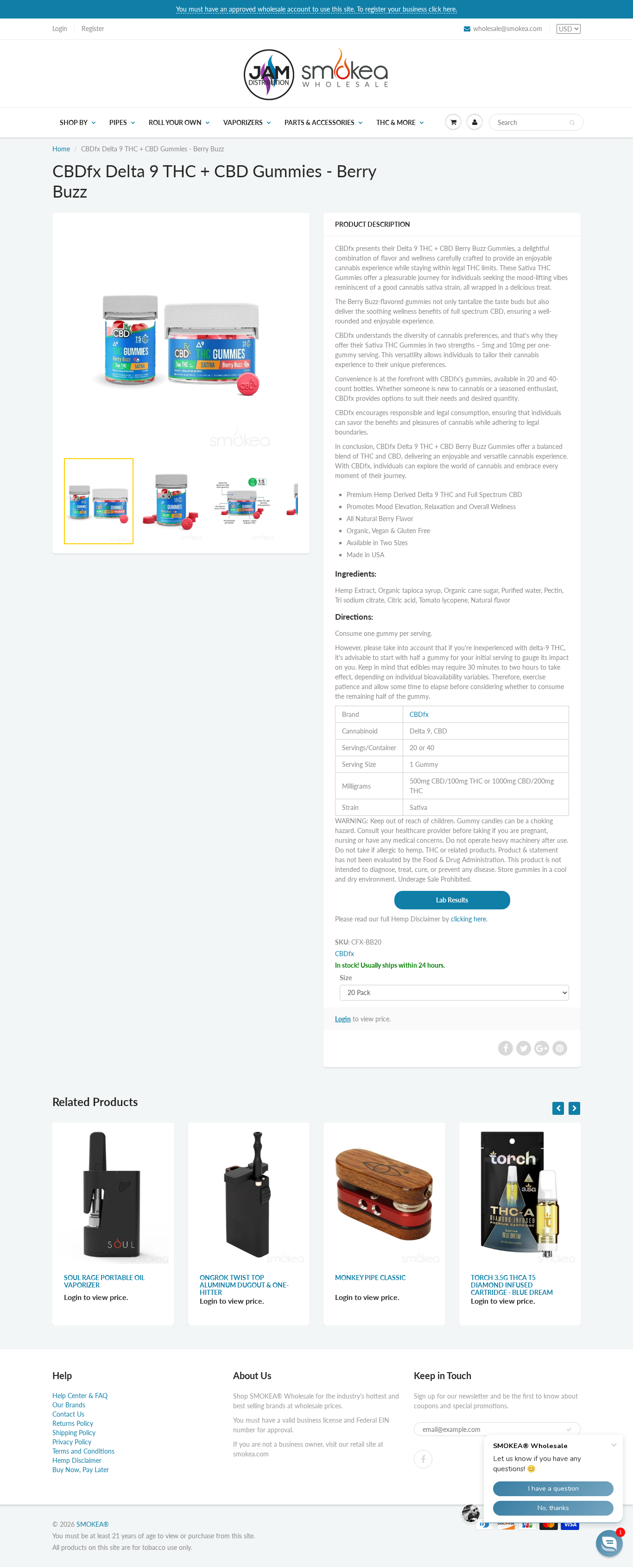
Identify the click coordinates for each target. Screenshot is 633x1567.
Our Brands (68, 1405)
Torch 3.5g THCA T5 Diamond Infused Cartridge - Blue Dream (512, 1285)
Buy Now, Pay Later (80, 1470)
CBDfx (419, 714)
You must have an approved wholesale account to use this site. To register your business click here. (316, 9)
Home (61, 149)
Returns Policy (72, 1423)
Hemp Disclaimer (76, 1460)
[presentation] (558, 1108)
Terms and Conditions (83, 1451)
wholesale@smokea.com (507, 28)
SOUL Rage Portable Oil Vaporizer (104, 1281)
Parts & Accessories (319, 122)
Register (93, 28)
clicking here (468, 919)
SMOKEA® (92, 1524)
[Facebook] (423, 1459)
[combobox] (536, 122)
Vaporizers (243, 122)
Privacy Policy (71, 1442)
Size (346, 977)
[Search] (572, 122)
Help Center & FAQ (80, 1395)
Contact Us (68, 1414)
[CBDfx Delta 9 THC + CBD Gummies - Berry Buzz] (181, 337)
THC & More (396, 122)
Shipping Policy (73, 1432)
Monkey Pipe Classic (370, 1277)
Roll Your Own (175, 122)
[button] (609, 1543)
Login (59, 28)
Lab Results (452, 900)
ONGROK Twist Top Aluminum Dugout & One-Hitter (244, 1285)
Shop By (74, 122)
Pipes (118, 122)
